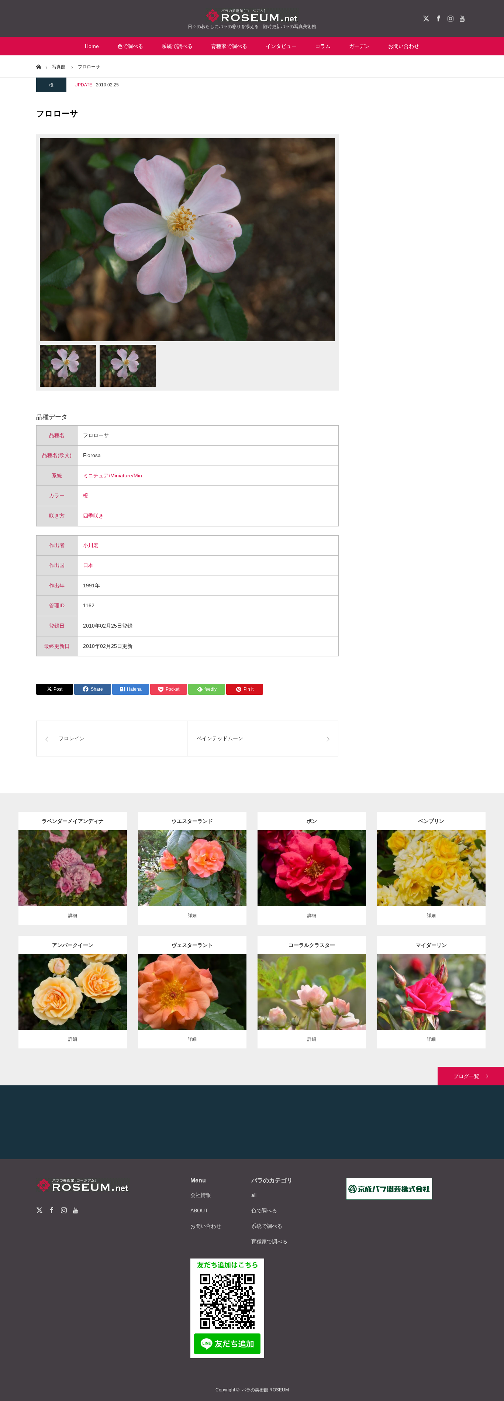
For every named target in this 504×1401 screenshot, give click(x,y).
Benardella (431, 866)
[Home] (38, 66)
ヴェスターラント (192, 945)
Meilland (73, 866)
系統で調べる (177, 46)
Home (92, 46)
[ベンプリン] (431, 883)
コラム (323, 46)
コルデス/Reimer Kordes (326, 866)
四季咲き (93, 516)
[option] (187, 239)
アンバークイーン (72, 945)
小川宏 (91, 545)
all (253, 1195)
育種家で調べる (229, 46)
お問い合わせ (403, 46)
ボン (312, 821)
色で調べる (130, 46)
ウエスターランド (192, 821)
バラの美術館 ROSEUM (265, 1390)
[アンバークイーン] (73, 1007)
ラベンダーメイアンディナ (73, 821)
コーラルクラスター (312, 945)
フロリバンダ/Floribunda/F (80, 982)
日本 (88, 565)
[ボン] (312, 883)
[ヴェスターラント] (192, 1007)
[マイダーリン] (431, 1007)
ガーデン (359, 46)
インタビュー (281, 46)
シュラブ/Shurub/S (198, 859)
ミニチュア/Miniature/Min (112, 475)
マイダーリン (431, 945)
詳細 (72, 915)
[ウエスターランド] (192, 883)
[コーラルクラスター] (312, 1007)
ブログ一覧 (466, 1076)
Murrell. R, (312, 990)
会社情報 (200, 1195)
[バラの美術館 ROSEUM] (252, 15)
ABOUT (199, 1210)
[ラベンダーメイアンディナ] (73, 883)
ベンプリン (431, 821)
